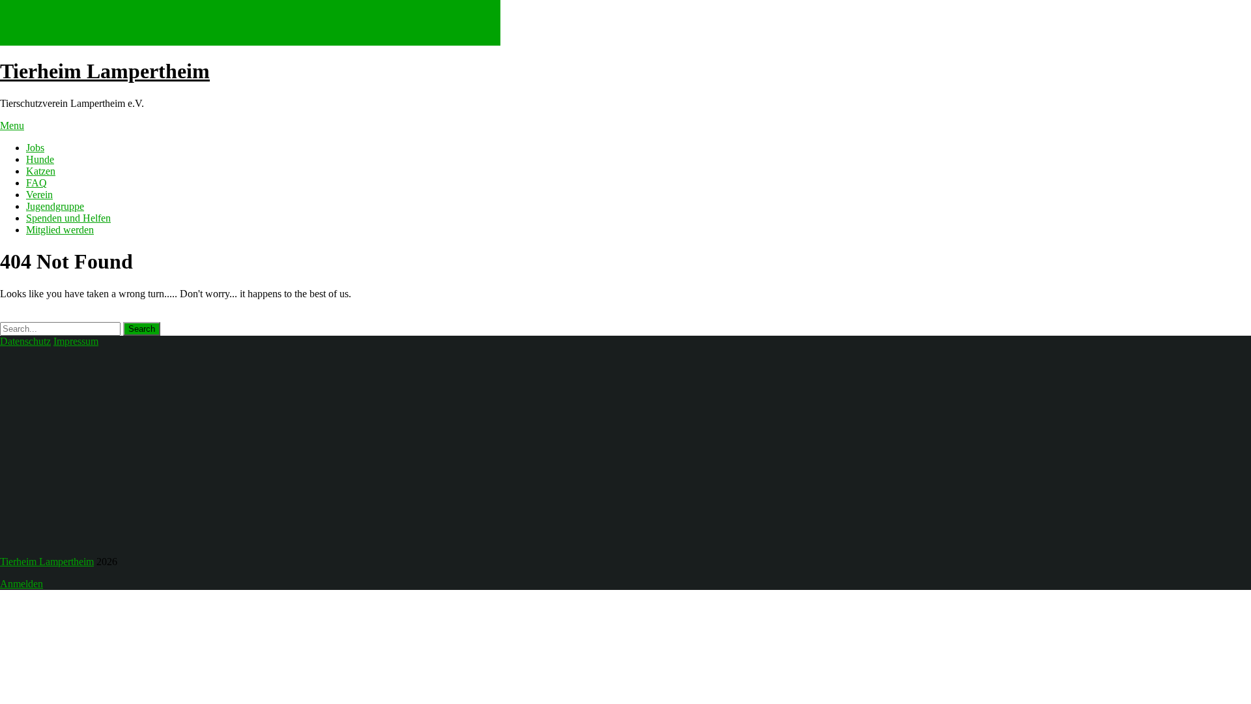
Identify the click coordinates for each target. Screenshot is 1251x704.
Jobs (35, 147)
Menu (12, 125)
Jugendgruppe (55, 206)
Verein (39, 194)
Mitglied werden (60, 229)
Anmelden (21, 583)
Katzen (40, 171)
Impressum (75, 341)
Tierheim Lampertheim (105, 71)
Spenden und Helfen (68, 218)
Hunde (40, 159)
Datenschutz (25, 341)
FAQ (36, 182)
